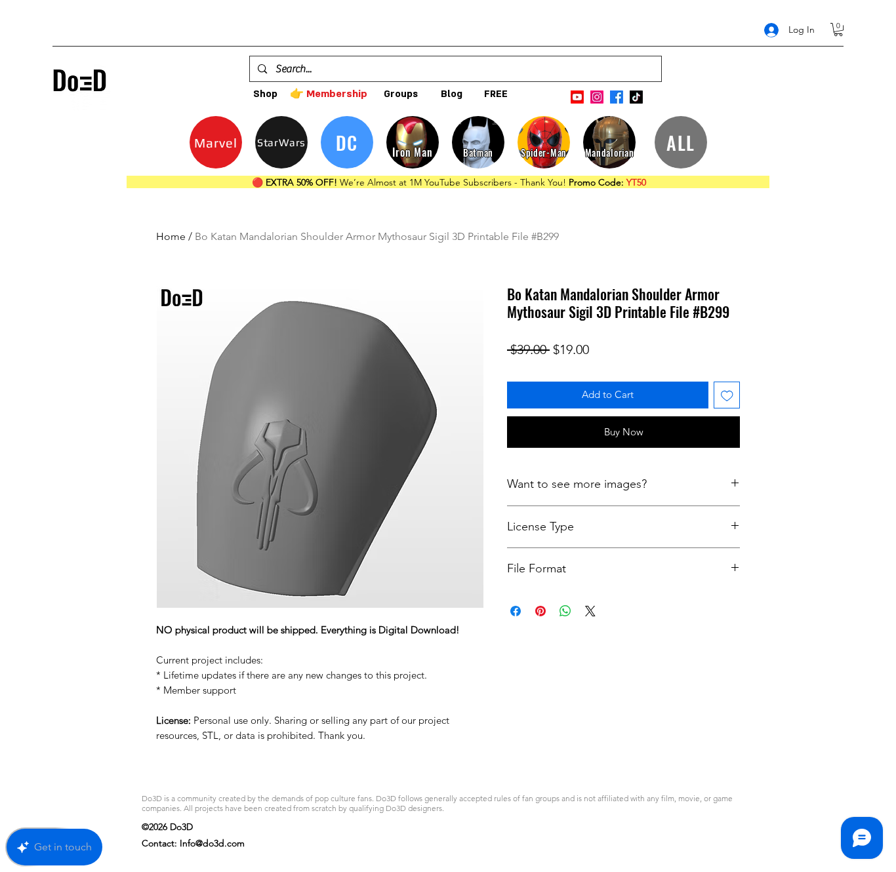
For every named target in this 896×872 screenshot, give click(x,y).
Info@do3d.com (212, 843)
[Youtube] (577, 97)
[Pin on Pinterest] (540, 611)
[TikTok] (636, 97)
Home (171, 236)
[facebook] (616, 97)
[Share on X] (590, 611)
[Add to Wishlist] (727, 395)
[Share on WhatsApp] (565, 611)
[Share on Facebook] (515, 611)
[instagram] (596, 97)
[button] (838, 29)
